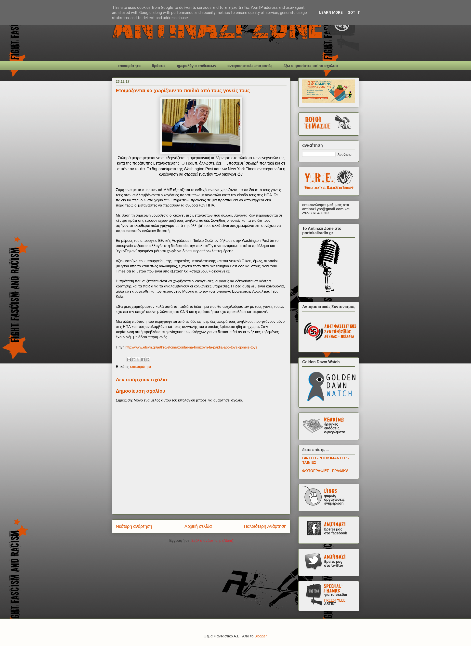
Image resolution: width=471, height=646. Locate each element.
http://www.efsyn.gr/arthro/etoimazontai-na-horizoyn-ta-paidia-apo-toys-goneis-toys (191, 347)
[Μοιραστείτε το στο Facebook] (143, 359)
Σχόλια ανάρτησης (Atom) (212, 540)
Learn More (331, 12)
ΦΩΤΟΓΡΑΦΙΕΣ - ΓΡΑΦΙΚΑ (325, 471)
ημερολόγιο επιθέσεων (196, 66)
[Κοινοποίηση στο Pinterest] (147, 359)
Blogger (260, 636)
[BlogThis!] (133, 359)
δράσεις (159, 66)
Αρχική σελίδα (198, 526)
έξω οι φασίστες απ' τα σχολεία (311, 66)
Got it (354, 12)
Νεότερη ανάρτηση (134, 526)
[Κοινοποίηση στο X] (138, 359)
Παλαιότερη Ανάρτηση (265, 526)
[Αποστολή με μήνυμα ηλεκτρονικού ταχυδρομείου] (129, 359)
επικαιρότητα (129, 66)
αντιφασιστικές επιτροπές (249, 66)
